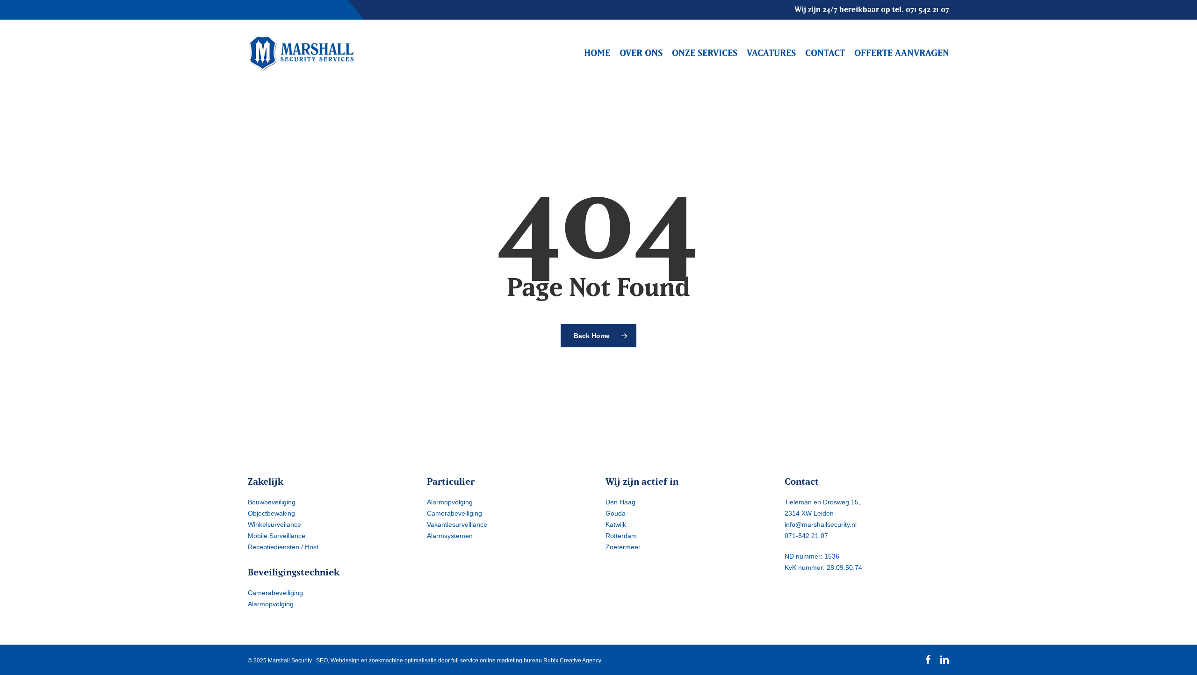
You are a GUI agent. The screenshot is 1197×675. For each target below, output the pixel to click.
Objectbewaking (271, 513)
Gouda (616, 513)
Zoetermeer (623, 547)
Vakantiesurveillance (457, 524)
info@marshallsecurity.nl (821, 524)
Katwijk (616, 524)
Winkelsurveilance (274, 524)
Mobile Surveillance (276, 535)
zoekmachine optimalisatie (403, 660)
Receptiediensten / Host (283, 547)
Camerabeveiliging (275, 592)
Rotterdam (621, 535)
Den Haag (620, 502)
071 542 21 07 (927, 9)
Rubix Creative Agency (571, 660)
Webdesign (345, 660)
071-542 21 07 (806, 535)
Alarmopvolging (271, 604)
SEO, (322, 660)
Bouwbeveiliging (272, 502)
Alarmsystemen (450, 535)
